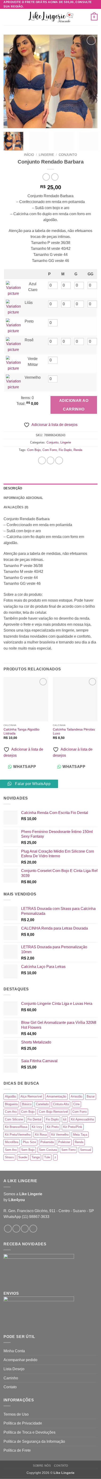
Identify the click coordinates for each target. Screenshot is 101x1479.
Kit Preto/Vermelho (18, 1134)
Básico (26, 1104)
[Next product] (46, 177)
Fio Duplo (65, 450)
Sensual (85, 1150)
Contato (10, 1387)
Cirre (76, 1104)
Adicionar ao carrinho (74, 405)
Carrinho (11, 1378)
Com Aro (11, 1111)
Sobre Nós (42, 1465)
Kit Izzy (37, 1127)
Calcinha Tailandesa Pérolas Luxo (74, 731)
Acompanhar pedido (20, 1360)
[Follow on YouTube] (33, 1228)
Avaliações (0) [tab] (16, 507)
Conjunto (68, 154)
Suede (22, 1157)
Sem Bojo (28, 1150)
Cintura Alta (61, 1104)
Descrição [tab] (13, 488)
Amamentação (56, 1096)
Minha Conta (14, 1351)
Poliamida (47, 1142)
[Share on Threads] (59, 460)
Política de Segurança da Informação (34, 1441)
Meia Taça (80, 1134)
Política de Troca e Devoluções (29, 1432)
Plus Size (29, 1142)
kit (64, 1119)
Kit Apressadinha (82, 1119)
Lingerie (46, 154)
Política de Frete (17, 1450)
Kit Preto (53, 1127)
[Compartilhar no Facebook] (50, 460)
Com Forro (50, 450)
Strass (9, 1157)
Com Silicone (14, 1119)
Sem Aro (11, 1150)
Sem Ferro (68, 1150)
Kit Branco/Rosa (16, 1127)
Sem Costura (48, 1150)
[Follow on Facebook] (8, 1228)
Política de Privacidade (23, 1423)
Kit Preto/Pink (72, 1127)
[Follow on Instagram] (16, 1228)
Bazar (91, 1096)
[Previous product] (54, 177)
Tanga (35, 1157)
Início (29, 154)
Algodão (10, 1096)
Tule (47, 1157)
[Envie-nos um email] (25, 1228)
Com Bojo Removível (53, 1111)
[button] (6, 17)
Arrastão (76, 1096)
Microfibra (11, 1142)
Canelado (42, 1104)
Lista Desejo (14, 1369)
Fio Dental (34, 1119)
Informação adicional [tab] (23, 498)
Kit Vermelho (60, 1134)
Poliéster (64, 1142)
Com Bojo (34, 450)
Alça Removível (31, 1096)
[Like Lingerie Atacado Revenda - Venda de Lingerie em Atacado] (50, 17)
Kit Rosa (41, 1134)
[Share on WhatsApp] (42, 460)
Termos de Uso (16, 1414)
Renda (78, 450)
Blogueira (11, 1104)
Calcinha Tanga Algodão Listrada (21, 731)
